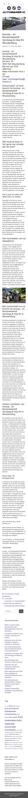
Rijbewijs (7, 742)
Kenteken (13, 736)
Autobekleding (10, 714)
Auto (11, 706)
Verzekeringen (8, 748)
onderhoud (8, 740)
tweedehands (15, 744)
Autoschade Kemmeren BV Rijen (14, 606)
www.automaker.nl (14, 795)
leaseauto (14, 738)
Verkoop (6, 746)
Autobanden (10, 711)
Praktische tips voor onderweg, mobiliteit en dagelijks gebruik (12, 666)
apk (7, 706)
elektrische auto (13, 734)
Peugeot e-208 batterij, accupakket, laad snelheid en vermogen (14, 690)
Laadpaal (18, 736)
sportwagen (15, 742)
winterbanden (20, 748)
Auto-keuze (16, 706)
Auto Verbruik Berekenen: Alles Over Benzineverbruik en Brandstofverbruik (13, 649)
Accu (6, 706)
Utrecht (16, 594)
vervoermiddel (11, 746)
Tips (6, 744)
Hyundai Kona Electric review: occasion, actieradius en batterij (14, 635)
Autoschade (8, 598)
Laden (21, 736)
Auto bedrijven (9, 594)
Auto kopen (13, 717)
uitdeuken (21, 744)
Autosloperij (10, 730)
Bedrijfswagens (19, 732)
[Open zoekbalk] (9, 4)
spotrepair (20, 742)
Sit (10, 793)
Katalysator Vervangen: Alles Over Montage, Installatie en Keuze (14, 655)
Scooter (10, 742)
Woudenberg (6, 596)
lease (10, 738)
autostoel (18, 730)
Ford (20, 734)
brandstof (7, 734)
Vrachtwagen (14, 748)
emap (12, 793)
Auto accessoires (12, 708)
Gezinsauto (8, 736)
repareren (17, 740)
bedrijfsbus (12, 732)
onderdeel (5, 382)
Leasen (19, 738)
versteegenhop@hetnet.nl (13, 80)
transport (10, 744)
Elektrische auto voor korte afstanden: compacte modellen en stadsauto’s (13, 642)
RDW (14, 740)
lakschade (7, 738)
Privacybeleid (19, 793)
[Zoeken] (21, 611)
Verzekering (18, 746)
